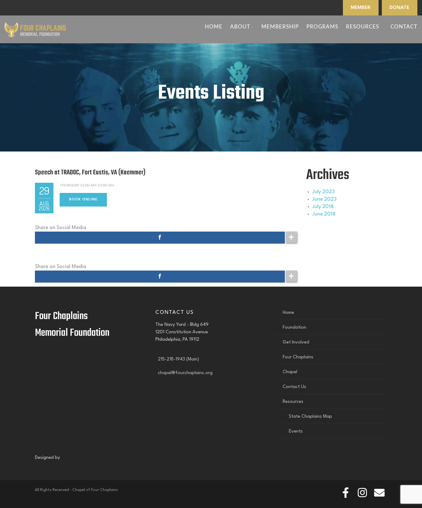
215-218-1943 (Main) (177, 359)
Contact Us (294, 387)
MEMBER (360, 7)
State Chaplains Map (310, 416)
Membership (280, 26)
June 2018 (323, 214)
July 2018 (323, 206)
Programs (322, 26)
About (240, 26)
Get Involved (296, 342)
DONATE (399, 7)
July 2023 (323, 191)
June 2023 (324, 199)
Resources (362, 26)
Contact (403, 26)
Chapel (290, 372)
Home (213, 26)
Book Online (83, 199)
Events (296, 431)
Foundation (294, 327)
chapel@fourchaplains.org (184, 373)
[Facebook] (160, 238)
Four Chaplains (298, 357)
